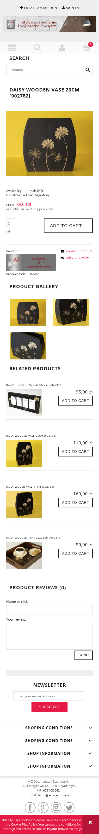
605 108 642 (51, 790)
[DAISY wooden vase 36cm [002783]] (28, 453)
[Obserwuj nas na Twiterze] (69, 807)
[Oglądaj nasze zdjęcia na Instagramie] (56, 807)
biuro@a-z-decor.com (53, 795)
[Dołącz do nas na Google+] (43, 807)
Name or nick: (17, 601)
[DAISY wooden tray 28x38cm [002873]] (28, 555)
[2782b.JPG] (71, 312)
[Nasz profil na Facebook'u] (30, 807)
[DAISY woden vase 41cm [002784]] (28, 504)
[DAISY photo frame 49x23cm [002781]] (28, 402)
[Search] (88, 70)
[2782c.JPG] (28, 345)
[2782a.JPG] (28, 312)
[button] (12, 47)
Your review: (16, 619)
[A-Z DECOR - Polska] (31, 262)
